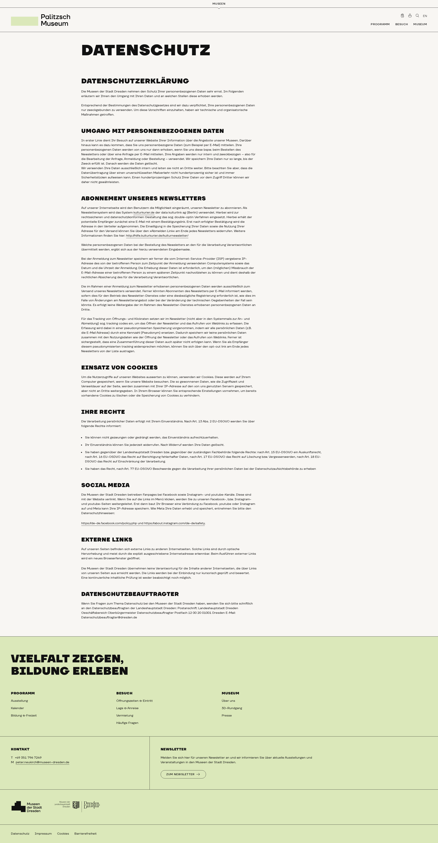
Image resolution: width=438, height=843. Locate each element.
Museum (230, 693)
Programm (23, 693)
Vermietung (124, 715)
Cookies (63, 833)
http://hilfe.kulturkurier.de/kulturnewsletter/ (157, 235)
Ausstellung (19, 700)
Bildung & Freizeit (24, 715)
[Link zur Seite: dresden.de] (77, 807)
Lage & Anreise (127, 708)
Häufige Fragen (127, 723)
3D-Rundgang (232, 708)
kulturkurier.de (143, 212)
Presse (227, 715)
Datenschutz (20, 833)
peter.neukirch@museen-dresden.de (42, 762)
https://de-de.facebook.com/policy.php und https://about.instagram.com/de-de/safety (143, 523)
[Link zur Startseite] (42, 20)
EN (425, 16)
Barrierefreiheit (85, 833)
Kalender (17, 708)
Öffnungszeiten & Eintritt (134, 700)
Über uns (228, 700)
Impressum (43, 833)
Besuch (124, 693)
